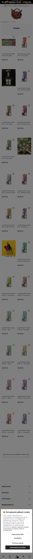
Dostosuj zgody (17, 543)
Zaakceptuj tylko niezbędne (18, 536)
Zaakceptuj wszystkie (18, 547)
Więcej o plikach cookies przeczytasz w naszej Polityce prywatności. (16, 528)
